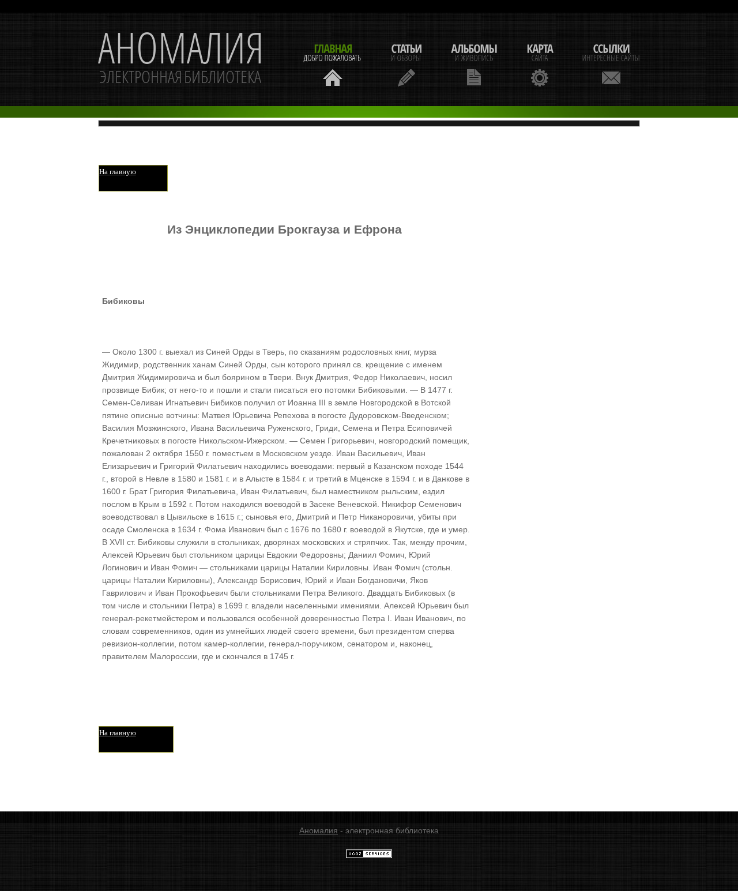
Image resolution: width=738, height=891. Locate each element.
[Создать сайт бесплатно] (369, 855)
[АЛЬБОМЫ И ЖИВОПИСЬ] (474, 64)
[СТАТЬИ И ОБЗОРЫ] (406, 64)
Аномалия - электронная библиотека (181, 59)
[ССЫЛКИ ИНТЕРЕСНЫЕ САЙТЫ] (611, 64)
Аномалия (318, 830)
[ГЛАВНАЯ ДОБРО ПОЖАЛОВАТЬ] (333, 64)
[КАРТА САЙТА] (539, 64)
